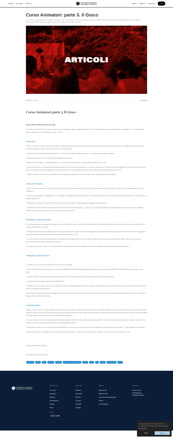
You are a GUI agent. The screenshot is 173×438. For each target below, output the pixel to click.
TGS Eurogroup (103, 404)
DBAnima (78, 390)
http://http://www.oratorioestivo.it (37, 355)
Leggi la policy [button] (143, 428)
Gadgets (78, 407)
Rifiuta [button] (146, 433)
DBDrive (78, 397)
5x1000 (101, 400)
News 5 (36, 100)
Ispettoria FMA (103, 393)
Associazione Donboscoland (107, 397)
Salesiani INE (103, 390)
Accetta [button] (162, 433)
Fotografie (79, 404)
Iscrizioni (78, 400)
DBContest (79, 393)
